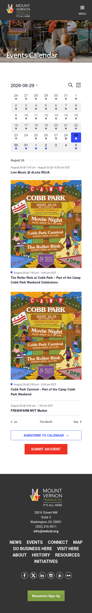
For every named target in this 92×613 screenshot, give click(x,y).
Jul (15, 421)
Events (35, 542)
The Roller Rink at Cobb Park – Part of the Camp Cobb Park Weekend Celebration (46, 280)
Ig (51, 575)
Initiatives (46, 561)
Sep (76, 421)
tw (33, 575)
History (41, 555)
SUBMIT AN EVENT (46, 449)
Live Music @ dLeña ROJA (30, 172)
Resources (67, 555)
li (42, 575)
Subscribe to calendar (44, 435)
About (19, 555)
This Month (46, 421)
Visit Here (68, 549)
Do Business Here (32, 549)
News (16, 542)
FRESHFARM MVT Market (29, 410)
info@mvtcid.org (46, 531)
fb (24, 575)
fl (68, 575)
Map (78, 542)
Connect (58, 542)
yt (59, 575)
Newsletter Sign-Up (46, 596)
